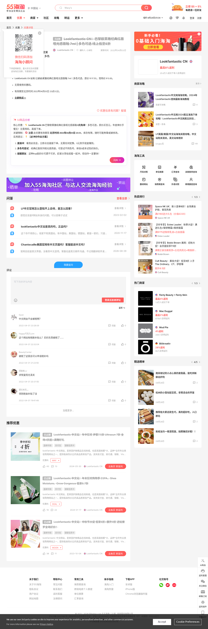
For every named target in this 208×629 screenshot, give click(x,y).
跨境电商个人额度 (83, 589)
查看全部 (122, 198)
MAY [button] (54, 460)
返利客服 (57, 594)
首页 (8, 27)
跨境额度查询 (191, 184)
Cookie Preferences (187, 621)
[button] (34, 8)
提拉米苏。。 (24, 390)
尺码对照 (144, 172)
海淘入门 (108, 584)
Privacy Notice (46, 624)
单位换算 (159, 172)
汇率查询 (175, 172)
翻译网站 (144, 184)
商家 (32, 17)
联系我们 (57, 589)
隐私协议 (33, 589)
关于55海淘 (35, 584)
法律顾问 (57, 598)
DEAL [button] (55, 504)
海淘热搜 (108, 589)
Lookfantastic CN (65, 50)
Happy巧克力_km (26, 333)
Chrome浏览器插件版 (136, 594)
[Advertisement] (168, 474)
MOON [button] (55, 547)
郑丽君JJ (23, 371)
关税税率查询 (191, 172)
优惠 (19, 17)
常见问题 (57, 584)
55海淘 (15, 8)
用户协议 (33, 594)
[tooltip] (24, 53)
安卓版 (128, 584)
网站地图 (33, 598)
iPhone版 (130, 589)
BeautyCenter (25, 352)
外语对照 (175, 184)
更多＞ (199, 83)
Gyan (21, 315)
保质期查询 (159, 184)
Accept (162, 621)
